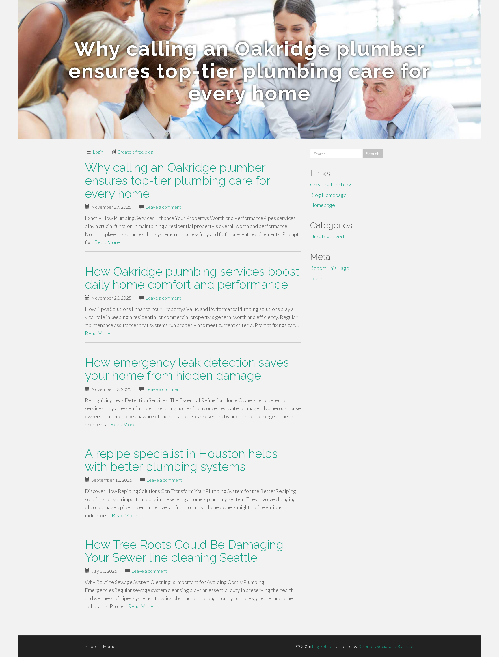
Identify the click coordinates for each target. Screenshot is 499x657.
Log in (316, 278)
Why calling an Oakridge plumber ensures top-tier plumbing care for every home (177, 180)
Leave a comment (163, 207)
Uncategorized (327, 236)
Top (92, 646)
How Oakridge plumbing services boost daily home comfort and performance (192, 278)
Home (109, 646)
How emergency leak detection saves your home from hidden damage (187, 368)
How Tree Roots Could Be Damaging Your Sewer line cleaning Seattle (184, 551)
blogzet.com (324, 646)
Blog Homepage (328, 195)
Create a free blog (135, 151)
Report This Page (329, 268)
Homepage (322, 205)
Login (98, 151)
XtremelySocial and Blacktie (385, 646)
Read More (107, 242)
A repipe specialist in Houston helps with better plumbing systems (181, 460)
